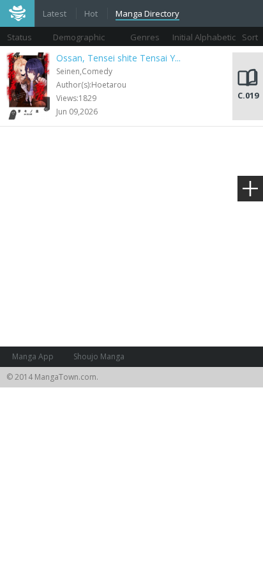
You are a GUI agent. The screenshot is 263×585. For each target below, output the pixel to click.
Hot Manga (92, 14)
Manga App (33, 356)
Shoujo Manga (98, 356)
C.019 (248, 95)
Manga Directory (147, 13)
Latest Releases (55, 14)
